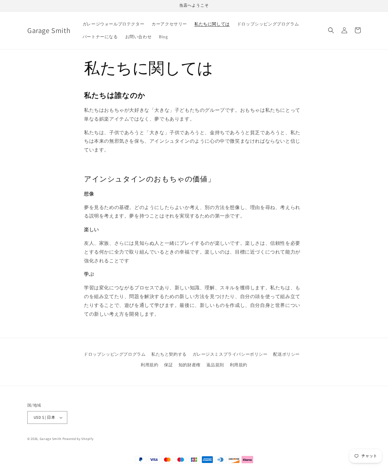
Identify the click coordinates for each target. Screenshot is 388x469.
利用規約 (149, 365)
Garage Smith (51, 439)
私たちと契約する (169, 354)
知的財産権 (190, 365)
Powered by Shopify (78, 439)
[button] (331, 30)
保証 (168, 365)
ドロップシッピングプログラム (115, 354)
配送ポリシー (286, 354)
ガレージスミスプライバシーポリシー (230, 354)
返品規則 (215, 365)
